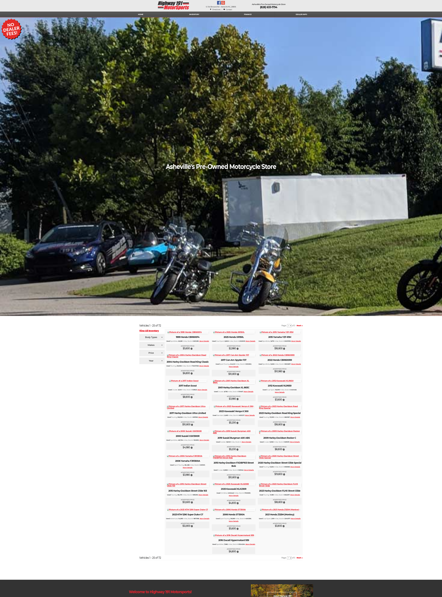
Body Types (151, 337)
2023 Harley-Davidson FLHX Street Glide (279, 490)
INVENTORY (194, 14)
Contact (227, 10)
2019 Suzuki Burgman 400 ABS (234, 438)
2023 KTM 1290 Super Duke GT (187, 514)
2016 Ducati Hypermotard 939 (233, 540)
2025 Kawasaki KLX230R (233, 489)
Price (151, 353)
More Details (204, 341)
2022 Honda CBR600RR (280, 360)
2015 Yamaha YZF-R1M (279, 337)
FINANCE (248, 14)
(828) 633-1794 (268, 7)
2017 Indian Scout (188, 385)
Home (140, 14)
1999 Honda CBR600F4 (187, 337)
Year (151, 361)
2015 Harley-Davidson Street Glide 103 (187, 490)
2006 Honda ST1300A (234, 514)
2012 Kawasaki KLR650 (279, 385)
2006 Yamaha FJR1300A (187, 461)
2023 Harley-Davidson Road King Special (280, 413)
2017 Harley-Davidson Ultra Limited (187, 413)
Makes (151, 345)
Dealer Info (301, 14)
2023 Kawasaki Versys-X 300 (233, 411)
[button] (191, 348)
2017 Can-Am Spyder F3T (233, 360)
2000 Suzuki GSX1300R (188, 436)
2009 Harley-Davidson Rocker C (279, 438)
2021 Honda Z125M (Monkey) (279, 514)
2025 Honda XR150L (234, 337)
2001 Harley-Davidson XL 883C (233, 387)
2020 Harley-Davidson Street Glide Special (279, 462)
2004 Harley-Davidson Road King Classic (188, 362)
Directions (215, 10)
